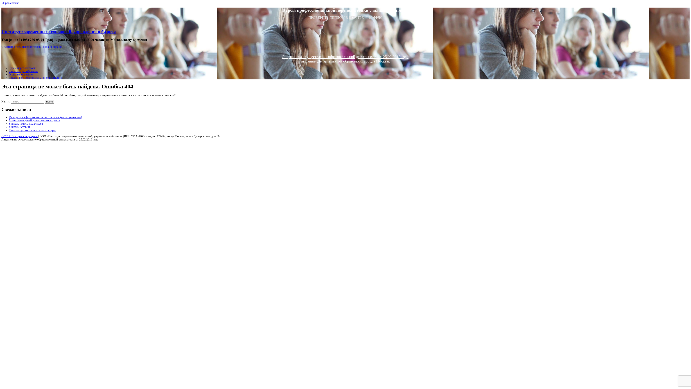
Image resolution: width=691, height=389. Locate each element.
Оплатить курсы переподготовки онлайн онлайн (31, 46)
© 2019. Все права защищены (19, 136)
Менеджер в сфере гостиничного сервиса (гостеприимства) (45, 117)
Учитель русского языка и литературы (32, 130)
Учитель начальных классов (26, 123)
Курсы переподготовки (23, 68)
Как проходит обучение (23, 71)
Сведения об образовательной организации (35, 77)
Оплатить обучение (21, 74)
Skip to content (10, 3)
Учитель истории (19, 126)
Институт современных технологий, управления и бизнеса (58, 31)
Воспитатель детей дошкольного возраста (34, 120)
